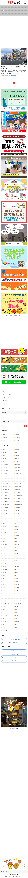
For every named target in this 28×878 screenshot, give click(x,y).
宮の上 (4, 624)
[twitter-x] (12, 874)
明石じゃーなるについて (8, 392)
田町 (16, 550)
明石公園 (17, 449)
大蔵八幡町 (5, 513)
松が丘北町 (5, 615)
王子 (3, 477)
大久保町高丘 (18, 486)
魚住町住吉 (17, 467)
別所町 (4, 609)
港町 (16, 618)
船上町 (16, 606)
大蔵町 (16, 517)
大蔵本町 (17, 513)
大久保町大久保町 (6, 486)
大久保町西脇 (5, 492)
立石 (3, 550)
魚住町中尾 (17, 470)
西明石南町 (5, 569)
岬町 (3, 618)
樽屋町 (4, 553)
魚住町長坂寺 (5, 470)
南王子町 (4, 621)
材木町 (16, 529)
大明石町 (17, 477)
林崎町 (16, 581)
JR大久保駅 (17, 437)
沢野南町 (17, 535)
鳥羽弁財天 (17, 560)
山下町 (4, 627)
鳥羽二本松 (5, 560)
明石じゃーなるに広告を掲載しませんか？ (14, 315)
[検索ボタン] (2, 2)
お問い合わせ (6, 398)
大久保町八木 (18, 501)
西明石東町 (5, 566)
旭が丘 (4, 461)
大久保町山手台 (6, 504)
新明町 (4, 538)
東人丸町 (17, 587)
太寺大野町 (5, 544)
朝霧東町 (17, 455)
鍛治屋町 (4, 520)
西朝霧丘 (17, 572)
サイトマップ (6, 404)
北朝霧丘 (4, 526)
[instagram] (14, 874)
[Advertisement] (14, 31)
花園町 (16, 578)
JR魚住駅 (4, 440)
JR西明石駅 (5, 437)
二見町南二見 (18, 603)
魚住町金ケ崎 (5, 464)
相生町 (4, 449)
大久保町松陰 (5, 495)
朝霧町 (4, 455)
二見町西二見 (18, 600)
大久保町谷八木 (6, 489)
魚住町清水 (5, 467)
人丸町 (4, 594)
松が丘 (16, 612)
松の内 (16, 615)
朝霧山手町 (17, 458)
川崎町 (4, 523)
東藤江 (4, 590)
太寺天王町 (17, 544)
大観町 (4, 541)
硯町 (16, 538)
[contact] (17, 874)
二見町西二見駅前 (6, 603)
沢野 (3, 535)
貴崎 (16, 523)
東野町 (4, 587)
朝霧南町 (4, 458)
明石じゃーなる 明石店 (14, 728)
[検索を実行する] (25, 426)
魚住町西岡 (5, 473)
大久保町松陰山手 (6, 498)
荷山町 (16, 575)
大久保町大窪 (18, 483)
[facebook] (10, 874)
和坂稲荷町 (5, 630)
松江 (3, 612)
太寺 (16, 541)
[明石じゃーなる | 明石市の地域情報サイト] (14, 2)
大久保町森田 (5, 501)
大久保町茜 (5, 480)
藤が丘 (16, 597)
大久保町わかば (6, 507)
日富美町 (17, 594)
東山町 (16, 590)
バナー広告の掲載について (9, 395)
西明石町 (4, 572)
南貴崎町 (17, 621)
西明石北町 (17, 569)
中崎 (16, 563)
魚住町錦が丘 (18, 473)
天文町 (16, 553)
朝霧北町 (4, 452)
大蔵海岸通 (17, 507)
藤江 (3, 597)
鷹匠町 (16, 547)
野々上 (4, 578)
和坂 (16, 520)
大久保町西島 (18, 489)
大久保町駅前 (5, 483)
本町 (16, 609)
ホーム (4, 389)
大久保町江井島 (18, 480)
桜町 (16, 532)
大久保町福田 (18, 492)
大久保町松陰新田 (19, 495)
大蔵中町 (17, 510)
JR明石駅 (17, 434)
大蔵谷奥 (4, 517)
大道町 (4, 547)
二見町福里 (5, 606)
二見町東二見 (5, 600)
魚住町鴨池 (17, 464)
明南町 (16, 624)
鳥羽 (3, 557)
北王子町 (17, 526)
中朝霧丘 (4, 563)
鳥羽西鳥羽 (17, 557)
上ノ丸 (16, 461)
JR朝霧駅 (4, 434)
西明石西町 (17, 566)
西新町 (4, 575)
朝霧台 (16, 452)
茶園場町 (4, 532)
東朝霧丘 (4, 584)
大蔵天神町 (5, 510)
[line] (16, 874)
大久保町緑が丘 (18, 498)
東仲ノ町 (17, 584)
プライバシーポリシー (8, 401)
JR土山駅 (17, 440)
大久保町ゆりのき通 (19, 504)
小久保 (4, 529)
